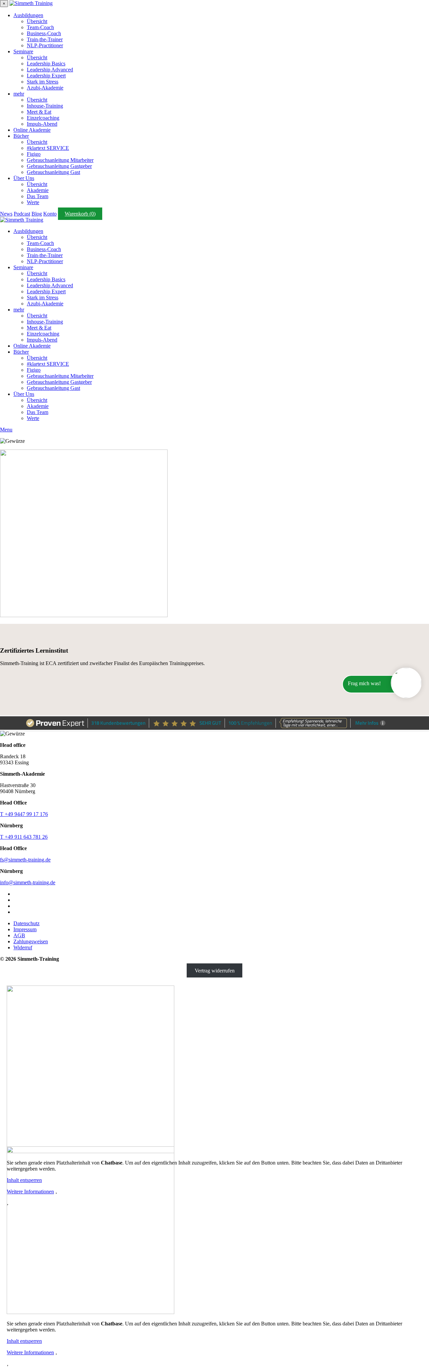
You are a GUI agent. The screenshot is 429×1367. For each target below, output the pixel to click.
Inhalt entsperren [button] (24, 1341)
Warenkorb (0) (80, 214)
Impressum (25, 929)
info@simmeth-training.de (27, 882)
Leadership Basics (46, 63)
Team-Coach (40, 27)
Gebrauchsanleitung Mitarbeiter (60, 160)
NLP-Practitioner (45, 45)
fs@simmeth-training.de (25, 860)
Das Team (37, 196)
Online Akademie (32, 130)
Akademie (38, 190)
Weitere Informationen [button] (30, 1352)
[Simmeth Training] (31, 3)
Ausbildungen (28, 15)
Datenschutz (26, 923)
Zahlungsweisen (30, 941)
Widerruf (22, 947)
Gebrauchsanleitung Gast (53, 172)
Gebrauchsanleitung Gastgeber (59, 166)
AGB (19, 935)
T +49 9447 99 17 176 (24, 814)
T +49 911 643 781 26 (24, 837)
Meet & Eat (39, 112)
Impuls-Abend (42, 124)
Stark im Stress (42, 81)
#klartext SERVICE (48, 148)
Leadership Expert (46, 75)
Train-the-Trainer (45, 39)
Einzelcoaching (43, 118)
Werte (33, 202)
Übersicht (37, 21)
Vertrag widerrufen (215, 970)
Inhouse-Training (45, 106)
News (6, 214)
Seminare (23, 51)
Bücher (21, 136)
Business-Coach (44, 33)
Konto (50, 214)
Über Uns (23, 178)
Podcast (22, 214)
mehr (18, 94)
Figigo (34, 154)
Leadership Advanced (50, 69)
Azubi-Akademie (45, 88)
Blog (37, 214)
